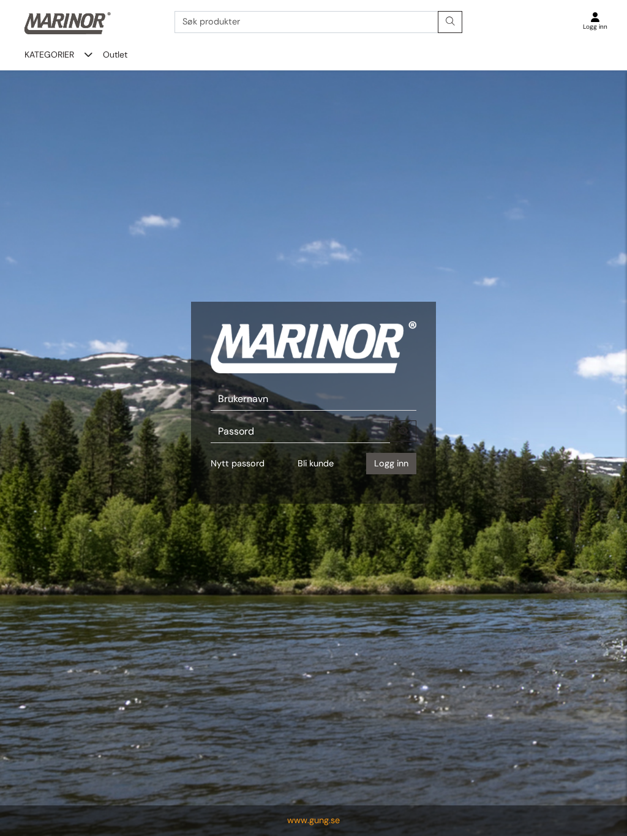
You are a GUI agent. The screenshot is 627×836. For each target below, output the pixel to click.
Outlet (115, 54)
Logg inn (391, 463)
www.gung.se (313, 820)
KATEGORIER (49, 54)
